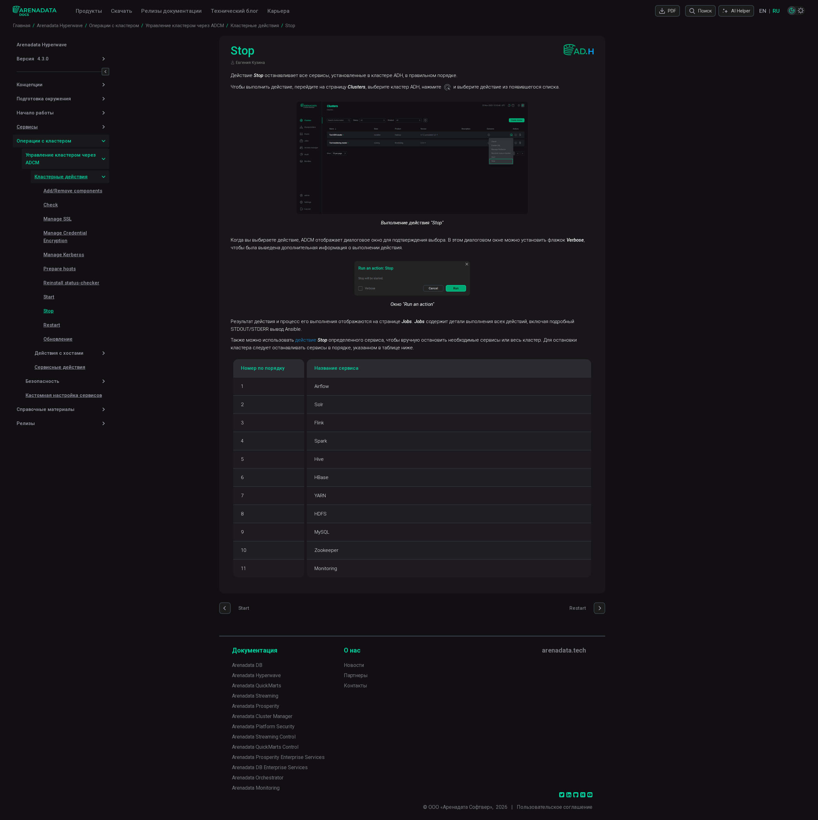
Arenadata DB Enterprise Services (270, 767)
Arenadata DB (247, 665)
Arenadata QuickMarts (256, 686)
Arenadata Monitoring (256, 788)
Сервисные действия (60, 367)
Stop (48, 311)
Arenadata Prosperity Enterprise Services (278, 757)
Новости (354, 665)
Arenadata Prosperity (255, 706)
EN (762, 11)
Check (50, 205)
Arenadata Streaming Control (264, 737)
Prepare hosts (59, 269)
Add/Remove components (72, 191)
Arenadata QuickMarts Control (265, 747)
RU (776, 11)
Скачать (121, 11)
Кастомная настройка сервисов (64, 395)
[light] (800, 10)
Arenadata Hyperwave (42, 45)
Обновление (58, 339)
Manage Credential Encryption (65, 237)
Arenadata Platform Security (263, 726)
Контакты (355, 686)
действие (305, 340)
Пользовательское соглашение (554, 807)
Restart (51, 325)
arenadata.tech (564, 650)
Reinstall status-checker (71, 283)
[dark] (791, 10)
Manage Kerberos (63, 255)
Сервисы (27, 127)
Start (48, 297)
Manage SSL (57, 219)
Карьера (278, 11)
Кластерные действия (61, 177)
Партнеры (356, 675)
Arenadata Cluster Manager (262, 716)
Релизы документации (171, 11)
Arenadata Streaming (255, 696)
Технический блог (235, 11)
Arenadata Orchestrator (257, 778)
